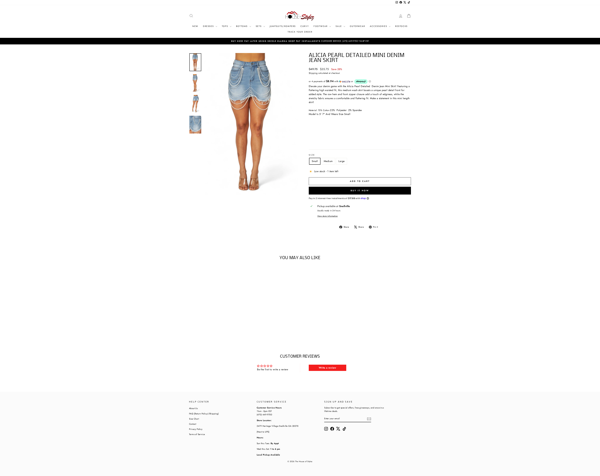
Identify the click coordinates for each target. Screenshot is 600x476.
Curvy (304, 26)
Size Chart (194, 418)
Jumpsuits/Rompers (283, 26)
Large (341, 161)
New (195, 26)
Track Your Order (300, 31)
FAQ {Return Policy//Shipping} (204, 413)
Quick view (215, 317)
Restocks (401, 26)
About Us (193, 408)
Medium (328, 161)
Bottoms (242, 26)
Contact (192, 423)
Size (312, 154)
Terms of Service (197, 434)
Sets (259, 26)
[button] (360, 81)
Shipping (313, 73)
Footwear (321, 26)
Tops (225, 26)
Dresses (209, 26)
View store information (327, 216)
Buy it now (360, 190)
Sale (339, 26)
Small (315, 161)
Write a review (327, 368)
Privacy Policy (195, 429)
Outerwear (357, 26)
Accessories (379, 26)
